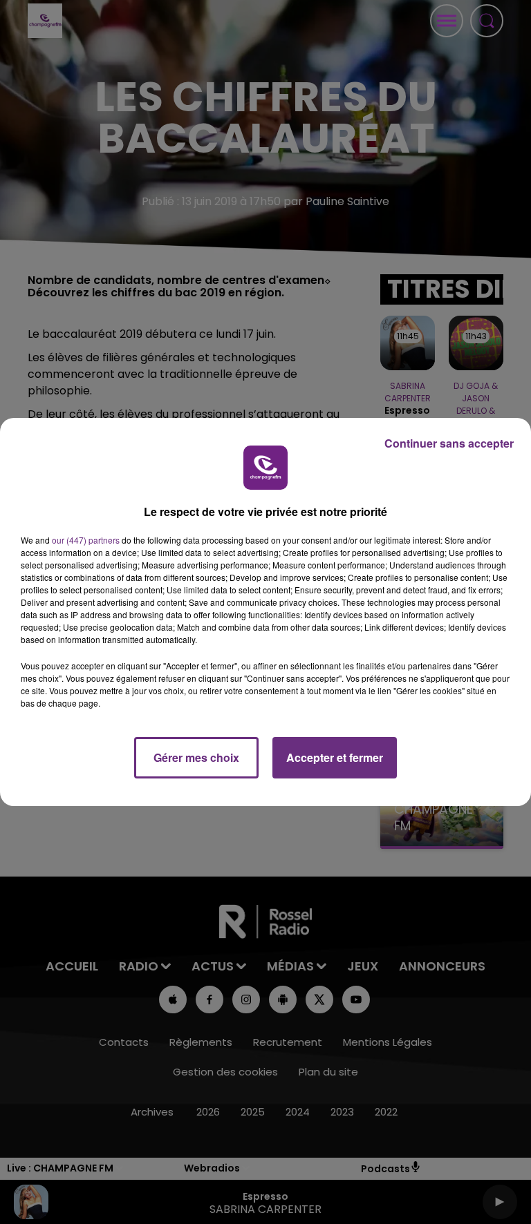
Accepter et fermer (334, 757)
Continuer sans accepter (449, 443)
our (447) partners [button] (86, 540)
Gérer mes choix (196, 757)
